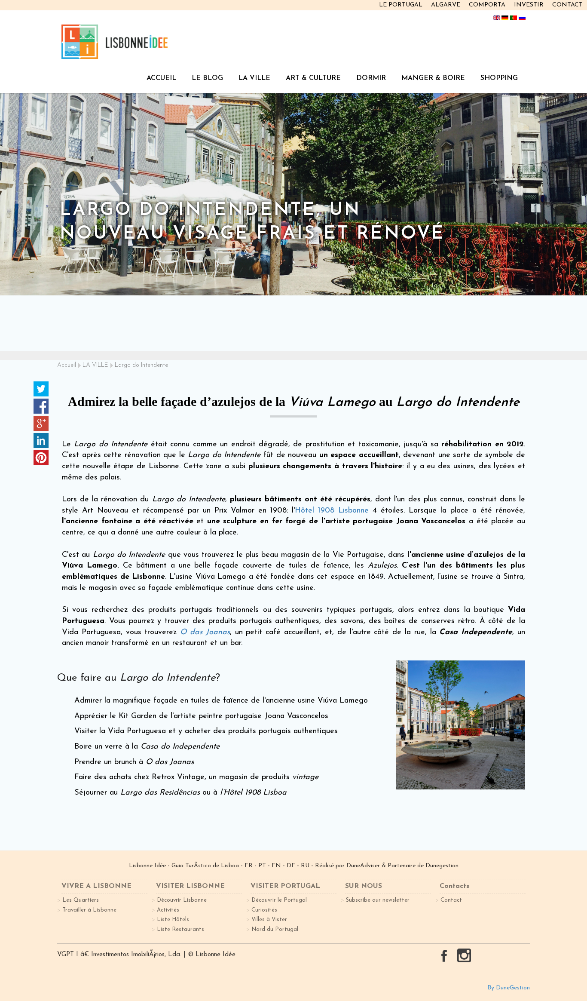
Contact (451, 900)
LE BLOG (207, 78)
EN (276, 866)
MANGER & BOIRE (433, 78)
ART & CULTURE (313, 78)
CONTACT (567, 5)
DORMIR (371, 78)
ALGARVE (445, 5)
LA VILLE (254, 78)
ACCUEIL (161, 78)
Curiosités (264, 910)
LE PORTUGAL (400, 5)
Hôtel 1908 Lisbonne (332, 511)
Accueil (66, 365)
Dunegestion (442, 866)
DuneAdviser (364, 866)
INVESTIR (529, 5)
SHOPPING (499, 78)
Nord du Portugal (274, 929)
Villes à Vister (269, 919)
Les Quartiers (80, 900)
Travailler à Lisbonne (89, 910)
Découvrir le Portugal (279, 900)
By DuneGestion (508, 988)
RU (305, 866)
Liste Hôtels (173, 919)
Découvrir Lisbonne (182, 900)
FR (249, 866)
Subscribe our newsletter (378, 900)
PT (262, 866)
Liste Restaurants (180, 929)
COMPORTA (487, 5)
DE (291, 866)
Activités (168, 910)
